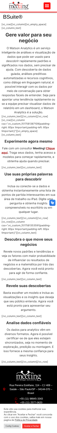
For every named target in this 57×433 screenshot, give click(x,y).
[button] (47, 6)
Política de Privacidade (26, 420)
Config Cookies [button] (12, 426)
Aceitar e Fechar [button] (31, 426)
